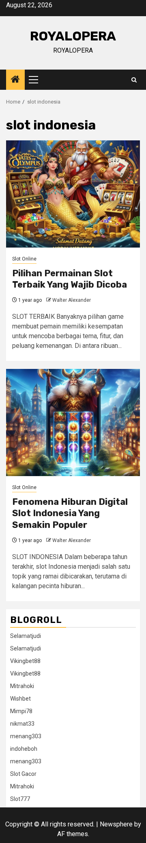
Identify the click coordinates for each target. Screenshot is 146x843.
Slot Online (24, 259)
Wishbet (20, 698)
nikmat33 (22, 723)
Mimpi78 (21, 711)
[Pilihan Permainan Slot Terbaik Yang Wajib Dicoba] (73, 194)
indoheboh (23, 749)
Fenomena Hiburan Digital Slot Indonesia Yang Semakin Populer (70, 513)
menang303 (25, 736)
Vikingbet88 (25, 661)
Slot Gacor (23, 774)
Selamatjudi (25, 636)
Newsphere (116, 824)
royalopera (73, 36)
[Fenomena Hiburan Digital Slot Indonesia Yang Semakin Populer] (73, 422)
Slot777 (20, 799)
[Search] (134, 80)
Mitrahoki (22, 686)
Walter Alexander (71, 300)
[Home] (15, 80)
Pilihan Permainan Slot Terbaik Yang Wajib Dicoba (69, 279)
